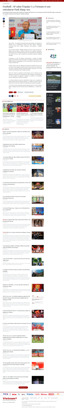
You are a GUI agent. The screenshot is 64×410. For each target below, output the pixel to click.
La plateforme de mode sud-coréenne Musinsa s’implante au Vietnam (14, 170)
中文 (55, 0)
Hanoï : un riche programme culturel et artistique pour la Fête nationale (16, 132)
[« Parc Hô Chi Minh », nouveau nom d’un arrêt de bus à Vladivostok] (38, 262)
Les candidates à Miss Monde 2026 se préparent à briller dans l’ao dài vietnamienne (53, 27)
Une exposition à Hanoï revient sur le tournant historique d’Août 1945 (14, 197)
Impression (4, 24)
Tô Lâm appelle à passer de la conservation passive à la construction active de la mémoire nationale (16, 363)
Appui (42, 397)
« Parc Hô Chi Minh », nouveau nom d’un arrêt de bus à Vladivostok (16, 259)
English (46, 0)
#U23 (15, 92)
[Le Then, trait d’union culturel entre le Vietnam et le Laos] (38, 327)
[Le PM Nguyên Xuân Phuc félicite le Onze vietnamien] (37, 107)
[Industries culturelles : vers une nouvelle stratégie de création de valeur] (38, 288)
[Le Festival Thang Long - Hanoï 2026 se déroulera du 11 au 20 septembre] (38, 211)
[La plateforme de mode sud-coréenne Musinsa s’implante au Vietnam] (38, 173)
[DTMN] (44, 394)
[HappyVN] (58, 394)
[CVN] (37, 394)
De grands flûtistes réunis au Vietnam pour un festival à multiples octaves (53, 38)
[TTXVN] (6, 394)
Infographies (51, 49)
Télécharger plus (23, 387)
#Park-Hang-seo (20, 92)
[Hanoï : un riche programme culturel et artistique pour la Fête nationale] (38, 135)
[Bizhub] (23, 394)
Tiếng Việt (43, 0)
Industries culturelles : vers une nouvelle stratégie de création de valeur (16, 285)
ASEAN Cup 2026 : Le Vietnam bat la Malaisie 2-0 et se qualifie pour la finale (16, 350)
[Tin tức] (14, 394)
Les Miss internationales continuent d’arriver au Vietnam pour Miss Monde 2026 (53, 21)
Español (53, 0)
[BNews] (19, 394)
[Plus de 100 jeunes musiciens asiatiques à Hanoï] (38, 235)
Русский (58, 0)
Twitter (4, 21)
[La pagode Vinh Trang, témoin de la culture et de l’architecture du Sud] (38, 223)
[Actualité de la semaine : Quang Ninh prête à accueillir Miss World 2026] (58, 121)
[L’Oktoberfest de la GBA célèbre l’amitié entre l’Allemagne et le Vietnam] (38, 147)
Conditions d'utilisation (33, 397)
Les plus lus (51, 18)
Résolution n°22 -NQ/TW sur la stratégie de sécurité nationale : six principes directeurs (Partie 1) (53, 65)
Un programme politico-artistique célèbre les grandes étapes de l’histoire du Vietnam (16, 246)
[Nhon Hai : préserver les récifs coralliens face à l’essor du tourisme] (53, 79)
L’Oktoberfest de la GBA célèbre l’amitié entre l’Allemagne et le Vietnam (14, 145)
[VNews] (10, 394)
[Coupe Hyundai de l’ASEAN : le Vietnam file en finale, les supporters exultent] (38, 314)
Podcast (51, 95)
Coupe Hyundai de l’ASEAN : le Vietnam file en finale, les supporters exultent (16, 311)
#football (10, 92)
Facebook (4, 19)
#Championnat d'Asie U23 (29, 92)
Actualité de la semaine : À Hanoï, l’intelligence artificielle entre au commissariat (50, 100)
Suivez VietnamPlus (32, 95)
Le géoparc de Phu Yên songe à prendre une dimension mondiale (16, 270)
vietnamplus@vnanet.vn (28, 405)
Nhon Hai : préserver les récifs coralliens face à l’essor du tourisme (53, 86)
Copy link (4, 26)
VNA (49, 397)
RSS (39, 397)
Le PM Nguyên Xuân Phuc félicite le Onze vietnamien (36, 114)
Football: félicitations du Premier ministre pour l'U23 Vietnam (23, 115)
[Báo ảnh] (51, 394)
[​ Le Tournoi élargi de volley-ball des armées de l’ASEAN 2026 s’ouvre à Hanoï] (38, 160)
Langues (45, 397)
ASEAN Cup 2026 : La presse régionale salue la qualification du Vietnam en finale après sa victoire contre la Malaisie (15, 337)
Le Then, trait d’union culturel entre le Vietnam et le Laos (17, 323)
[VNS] (30, 394)
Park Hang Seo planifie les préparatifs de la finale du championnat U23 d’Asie (9, 115)
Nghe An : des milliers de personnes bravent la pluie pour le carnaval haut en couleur (15, 377)
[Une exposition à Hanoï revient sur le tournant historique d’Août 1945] (38, 200)
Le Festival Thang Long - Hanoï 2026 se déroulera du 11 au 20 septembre (16, 208)
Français (49, 0)
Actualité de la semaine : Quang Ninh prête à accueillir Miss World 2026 (51, 122)
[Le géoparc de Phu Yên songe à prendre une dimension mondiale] (38, 273)
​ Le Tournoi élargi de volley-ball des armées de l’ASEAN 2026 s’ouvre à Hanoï (16, 157)
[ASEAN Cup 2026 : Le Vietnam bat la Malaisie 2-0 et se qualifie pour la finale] (38, 353)
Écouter (50, 115)
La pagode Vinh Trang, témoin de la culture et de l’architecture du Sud (17, 220)
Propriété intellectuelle (25, 397)
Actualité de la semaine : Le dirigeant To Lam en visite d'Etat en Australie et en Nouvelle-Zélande (50, 110)
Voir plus (6, 129)
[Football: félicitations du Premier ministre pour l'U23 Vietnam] (23, 107)
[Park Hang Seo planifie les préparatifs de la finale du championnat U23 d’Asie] (9, 107)
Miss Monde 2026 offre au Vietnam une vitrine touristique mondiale (53, 43)
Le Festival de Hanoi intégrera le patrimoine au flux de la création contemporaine (17, 183)
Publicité (23, 399)
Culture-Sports (6, 3)
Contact (27, 399)
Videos (50, 72)
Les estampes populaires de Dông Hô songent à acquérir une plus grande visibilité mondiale (53, 33)
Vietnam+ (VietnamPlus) (10, 1)
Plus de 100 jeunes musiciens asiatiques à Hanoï (18, 232)
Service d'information (54, 397)
